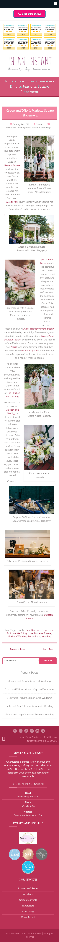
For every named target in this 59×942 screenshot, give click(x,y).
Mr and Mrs (34, 636)
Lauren (39, 124)
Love (30, 633)
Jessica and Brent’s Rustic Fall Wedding (29, 681)
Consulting (28, 911)
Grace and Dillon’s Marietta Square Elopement (29, 689)
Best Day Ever (33, 630)
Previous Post (16, 649)
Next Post (50, 649)
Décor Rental (28, 917)
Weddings (46, 127)
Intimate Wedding (17, 633)
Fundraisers (28, 906)
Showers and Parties (28, 888)
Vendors (36, 127)
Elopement (48, 630)
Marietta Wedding (17, 636)
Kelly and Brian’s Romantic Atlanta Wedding (29, 706)
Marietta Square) (12, 339)
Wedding (46, 636)
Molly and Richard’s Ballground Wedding (29, 698)
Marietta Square (12, 165)
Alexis (14, 347)
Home (9, 81)
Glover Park (46, 336)
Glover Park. (12, 202)
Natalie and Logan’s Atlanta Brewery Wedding (29, 714)
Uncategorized (24, 127)
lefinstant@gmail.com (28, 796)
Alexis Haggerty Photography (38, 329)
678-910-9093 (31, 13)
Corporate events (28, 900)
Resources (26, 81)
